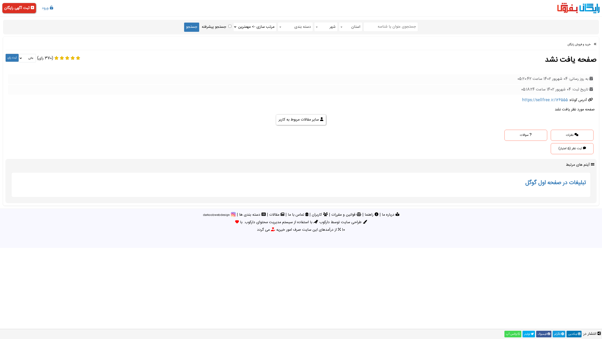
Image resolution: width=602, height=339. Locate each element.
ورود (46, 8)
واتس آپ (512, 334)
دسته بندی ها (250, 215)
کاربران (317, 215)
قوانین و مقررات (343, 215)
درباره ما (389, 215)
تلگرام (557, 334)
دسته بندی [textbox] (302, 27)
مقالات (275, 215)
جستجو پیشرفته (214, 27)
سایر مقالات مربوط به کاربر (299, 120)
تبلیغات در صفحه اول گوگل (555, 183)
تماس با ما (296, 215)
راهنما (370, 215)
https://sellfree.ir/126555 (545, 100)
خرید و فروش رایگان (578, 44)
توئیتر (527, 334)
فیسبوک (542, 334)
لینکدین (573, 334)
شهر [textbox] (333, 27)
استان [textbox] (355, 27)
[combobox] (350, 27)
